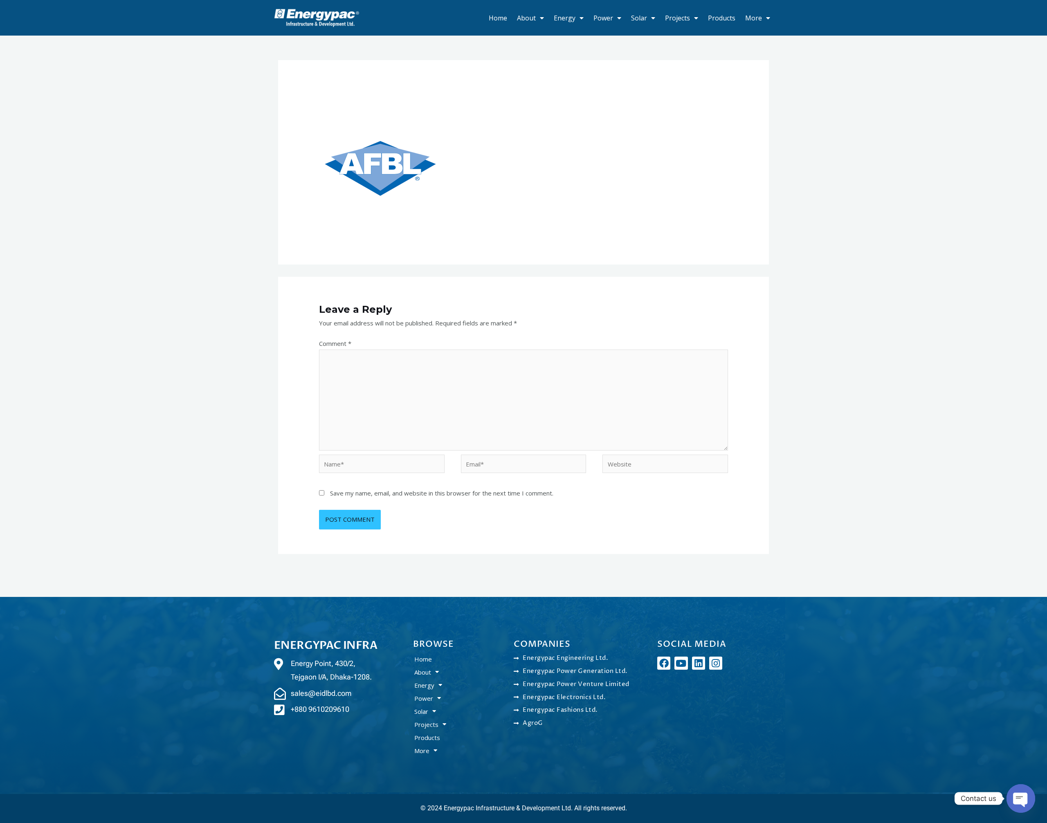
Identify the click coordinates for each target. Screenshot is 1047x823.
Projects (677, 17)
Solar (639, 17)
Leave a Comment (344, 97)
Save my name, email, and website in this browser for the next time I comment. (441, 493)
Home (498, 17)
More (753, 17)
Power (603, 17)
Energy (564, 17)
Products (721, 17)
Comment (335, 343)
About (526, 17)
